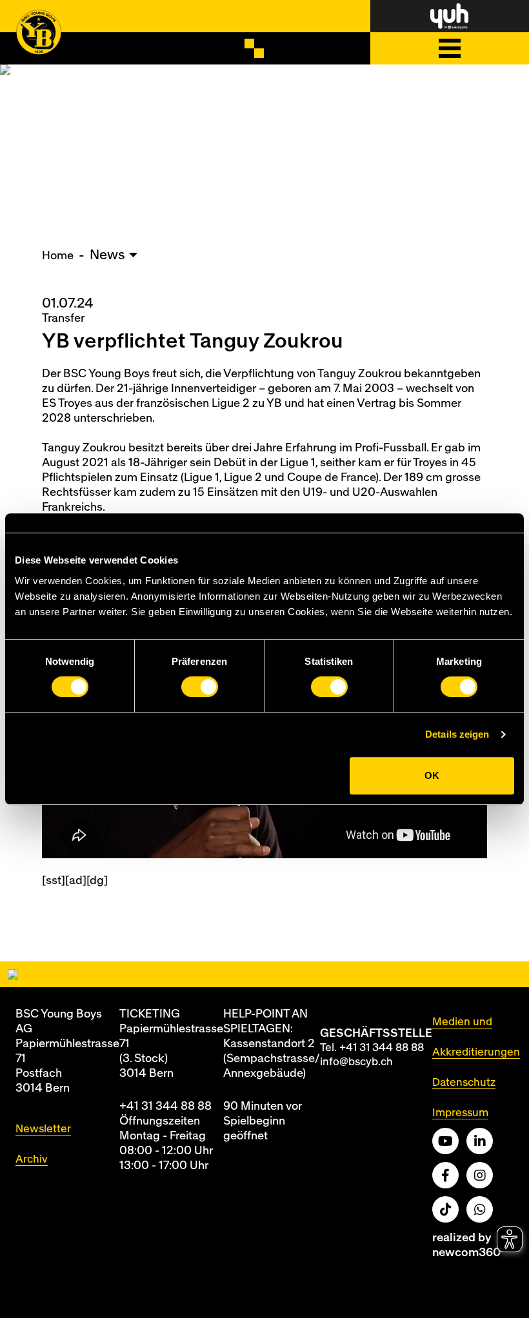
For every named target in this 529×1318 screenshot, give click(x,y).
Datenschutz (463, 1082)
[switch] (199, 686)
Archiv (31, 1159)
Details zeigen (457, 734)
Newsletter (43, 1128)
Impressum (460, 1112)
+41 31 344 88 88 (165, 1106)
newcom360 (466, 1252)
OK (431, 775)
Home (58, 255)
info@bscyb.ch (356, 1061)
